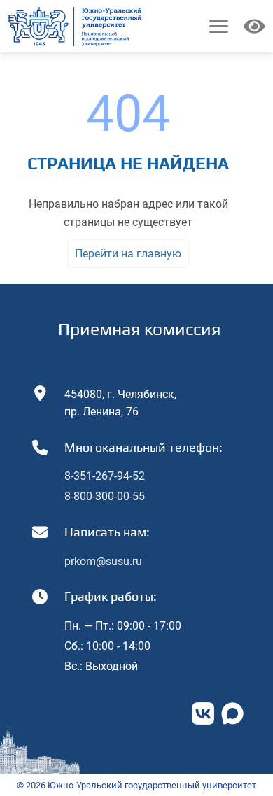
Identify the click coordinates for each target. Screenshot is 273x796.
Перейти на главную (128, 253)
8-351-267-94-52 (104, 476)
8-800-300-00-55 (104, 496)
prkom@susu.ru (103, 561)
